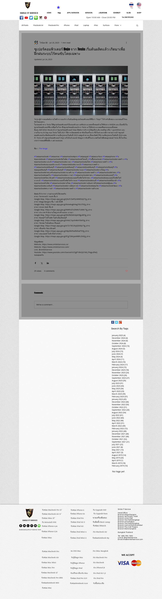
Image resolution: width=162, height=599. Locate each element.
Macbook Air (38, 25)
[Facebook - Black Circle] (20, 525)
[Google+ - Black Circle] (28, 525)
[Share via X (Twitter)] (41, 263)
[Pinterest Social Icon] (45, 18)
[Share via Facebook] (35, 263)
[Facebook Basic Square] (112, 322)
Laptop (86, 25)
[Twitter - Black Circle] (24, 525)
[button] (100, 17)
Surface (106, 25)
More (117, 25)
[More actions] (126, 42)
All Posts (25, 25)
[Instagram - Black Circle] (35, 525)
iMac (96, 25)
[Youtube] (26, 18)
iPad (76, 25)
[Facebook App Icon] (21, 18)
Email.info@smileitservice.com (130, 539)
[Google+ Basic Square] (120, 322)
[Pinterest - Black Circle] (31, 525)
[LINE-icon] (36, 18)
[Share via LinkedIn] (48, 263)
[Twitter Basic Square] (116, 322)
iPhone (66, 25)
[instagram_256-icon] (41, 18)
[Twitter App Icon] (31, 18)
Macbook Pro (53, 25)
